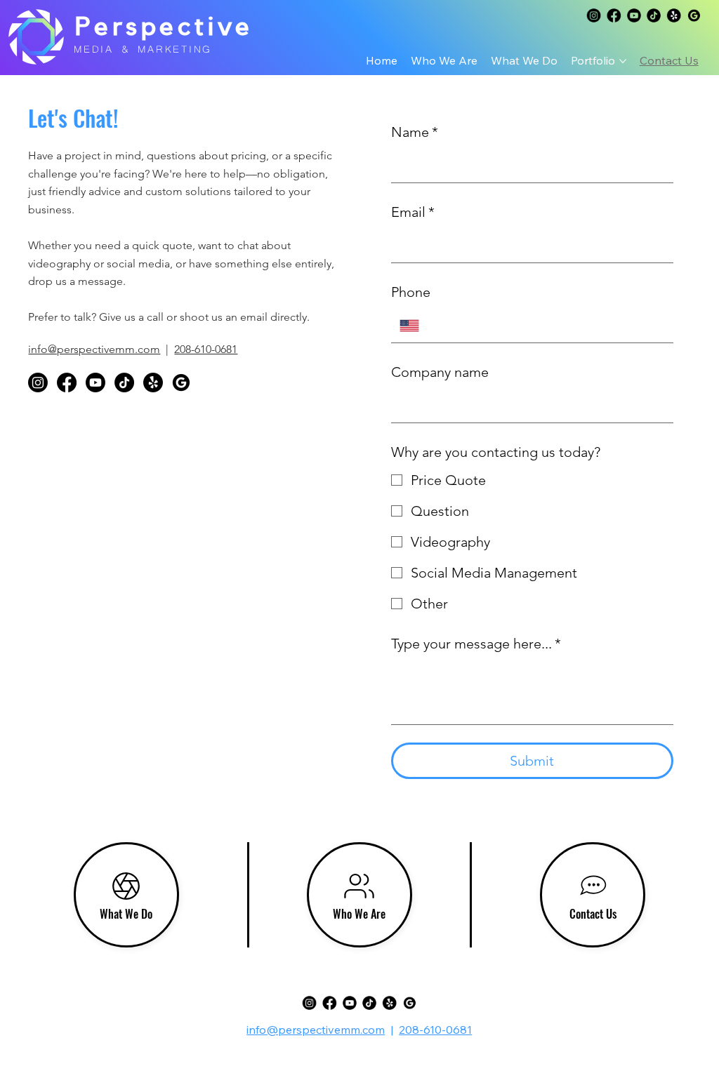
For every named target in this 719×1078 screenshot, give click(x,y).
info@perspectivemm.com (94, 349)
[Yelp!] (674, 15)
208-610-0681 (205, 349)
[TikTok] (654, 15)
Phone (410, 292)
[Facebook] (614, 15)
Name (414, 132)
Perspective (164, 27)
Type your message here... (476, 643)
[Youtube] (633, 15)
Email (413, 212)
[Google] (593, 15)
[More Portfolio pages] (622, 61)
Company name (440, 372)
